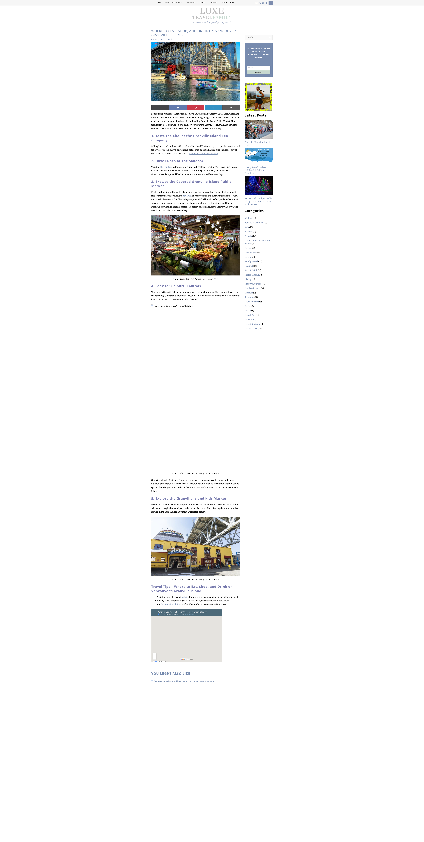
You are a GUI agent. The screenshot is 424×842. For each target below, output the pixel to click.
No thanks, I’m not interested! (212, 446)
